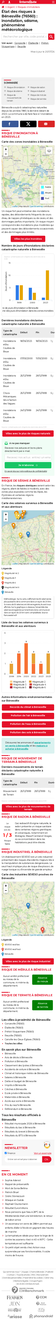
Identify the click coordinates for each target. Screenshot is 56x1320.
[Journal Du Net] (15, 1304)
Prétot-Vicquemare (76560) (19, 1031)
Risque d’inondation (16, 87)
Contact (11, 1275)
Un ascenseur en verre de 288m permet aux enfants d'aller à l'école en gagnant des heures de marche (29, 1227)
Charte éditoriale (37, 1272)
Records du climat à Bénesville (28, 707)
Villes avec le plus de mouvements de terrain (28, 808)
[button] (5, 149)
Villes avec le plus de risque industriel (28, 961)
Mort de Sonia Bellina (16, 1188)
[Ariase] (15, 1316)
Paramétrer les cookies (33, 1278)
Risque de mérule (38, 95)
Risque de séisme (14, 91)
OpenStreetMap (36, 206)
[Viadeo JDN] (41, 1310)
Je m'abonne (26, 465)
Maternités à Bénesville (17, 1097)
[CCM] (41, 1297)
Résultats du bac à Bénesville (20, 1127)
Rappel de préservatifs (17, 1184)
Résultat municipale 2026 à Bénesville (25, 1123)
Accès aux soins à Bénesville (20, 1101)
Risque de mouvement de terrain (14, 98)
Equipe (25, 1272)
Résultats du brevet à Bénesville (22, 1131)
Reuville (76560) (13, 1035)
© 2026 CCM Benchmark (28, 1284)
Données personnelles (12, 1278)
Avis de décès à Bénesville (18, 1057)
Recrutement (43, 1275)
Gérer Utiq (48, 1278)
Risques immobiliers (29, 7)
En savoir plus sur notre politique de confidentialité (26, 471)
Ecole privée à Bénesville (18, 1093)
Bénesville (10, 1053)
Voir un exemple (42, 1153)
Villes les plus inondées (28, 238)
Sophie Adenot (13, 1180)
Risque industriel (37, 91)
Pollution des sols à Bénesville (28, 732)
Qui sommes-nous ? (12, 1272)
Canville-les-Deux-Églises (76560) (22, 1039)
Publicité (49, 1272)
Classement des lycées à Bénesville (23, 1065)
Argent (11, 7)
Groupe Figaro (36, 1281)
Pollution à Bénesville (16, 1061)
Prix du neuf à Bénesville (18, 1105)
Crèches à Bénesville (16, 1089)
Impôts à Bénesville (15, 1085)
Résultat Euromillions (16, 1208)
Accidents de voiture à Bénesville (22, 1069)
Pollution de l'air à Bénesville (28, 715)
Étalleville (33, 43)
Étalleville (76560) (14, 1027)
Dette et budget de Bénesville (21, 1081)
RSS (33, 1275)
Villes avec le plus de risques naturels (28, 433)
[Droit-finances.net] (41, 1304)
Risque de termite (38, 99)
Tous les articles (23, 1275)
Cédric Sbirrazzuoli (14, 1196)
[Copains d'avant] (15, 1310)
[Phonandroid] (41, 1316)
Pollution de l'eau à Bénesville (28, 724)
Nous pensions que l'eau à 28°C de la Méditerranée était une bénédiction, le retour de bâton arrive (29, 1216)
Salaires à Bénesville (15, 1077)
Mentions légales (21, 1281)
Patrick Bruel (12, 1192)
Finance (11, 1153)
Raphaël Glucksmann (16, 1204)
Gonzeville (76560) (14, 1023)
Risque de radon (37, 87)
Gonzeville (20, 43)
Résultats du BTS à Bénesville (20, 1135)
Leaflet (15, 206)
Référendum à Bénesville (18, 1109)
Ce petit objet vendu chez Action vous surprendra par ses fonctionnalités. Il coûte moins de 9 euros (27, 1251)
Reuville (21, 46)
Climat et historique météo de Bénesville (26, 1073)
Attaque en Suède (14, 1200)
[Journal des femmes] (15, 1297)
